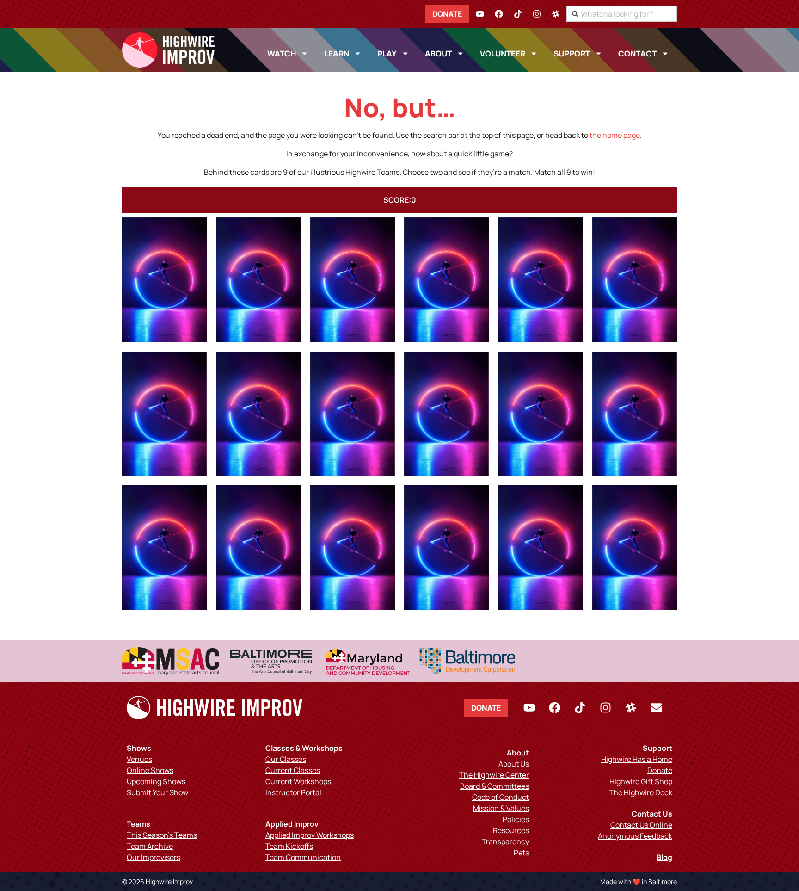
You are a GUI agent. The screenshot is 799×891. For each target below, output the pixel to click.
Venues (139, 759)
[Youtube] (480, 14)
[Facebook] (499, 14)
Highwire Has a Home (636, 759)
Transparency (505, 841)
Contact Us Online (641, 825)
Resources (511, 830)
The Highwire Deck (640, 792)
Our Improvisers (153, 857)
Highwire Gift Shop (640, 781)
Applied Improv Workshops (309, 835)
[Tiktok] (518, 14)
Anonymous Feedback (635, 836)
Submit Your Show (157, 792)
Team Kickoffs (289, 846)
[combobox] (621, 14)
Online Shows (150, 770)
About (438, 53)
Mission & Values (501, 808)
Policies (516, 819)
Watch (281, 53)
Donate (447, 14)
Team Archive (150, 846)
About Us (513, 764)
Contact (637, 53)
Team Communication (303, 857)
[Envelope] (656, 707)
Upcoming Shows (156, 781)
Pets (521, 853)
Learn (336, 53)
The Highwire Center (494, 775)
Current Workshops (298, 781)
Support (571, 53)
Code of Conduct (500, 797)
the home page (615, 135)
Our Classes (285, 759)
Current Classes (292, 770)
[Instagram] (537, 14)
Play (387, 53)
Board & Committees (494, 786)
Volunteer (502, 53)
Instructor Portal (293, 792)
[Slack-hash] (555, 14)
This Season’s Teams (162, 835)
